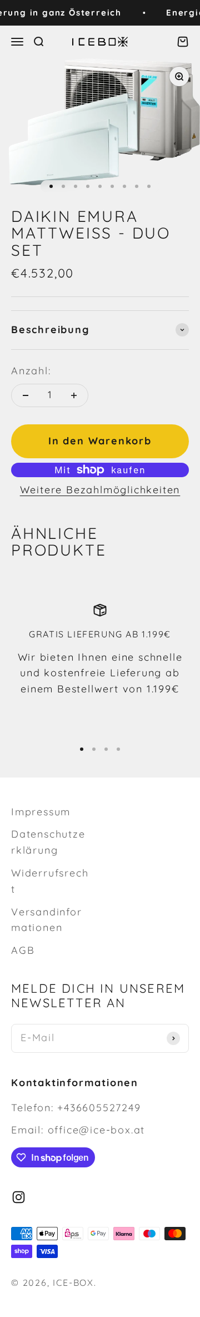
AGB (22, 950)
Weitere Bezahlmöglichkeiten (100, 489)
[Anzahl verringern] (25, 395)
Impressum (41, 811)
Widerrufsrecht (49, 881)
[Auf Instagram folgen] (18, 1197)
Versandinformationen (46, 919)
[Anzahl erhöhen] (74, 395)
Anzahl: (31, 370)
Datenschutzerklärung (48, 842)
